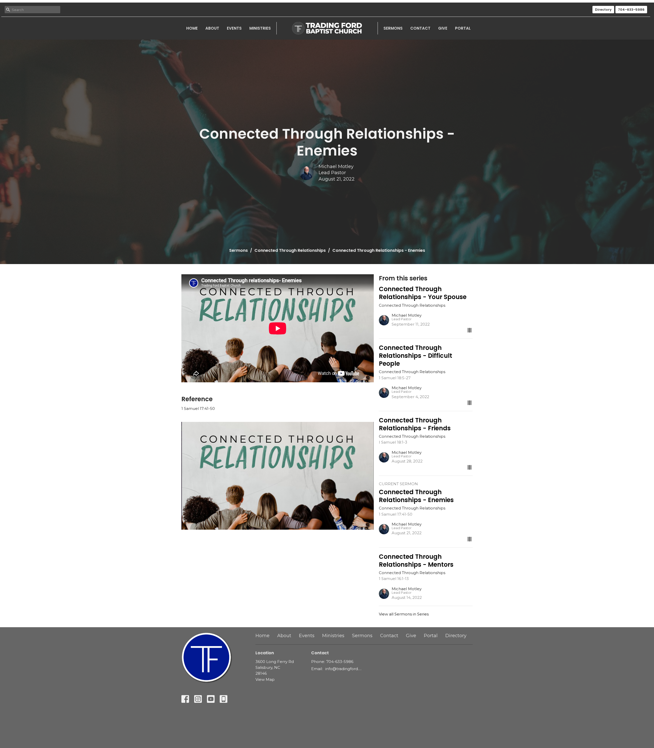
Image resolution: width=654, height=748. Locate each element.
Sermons (393, 28)
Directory (603, 9)
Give (442, 28)
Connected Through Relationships (290, 250)
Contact (420, 28)
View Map (265, 679)
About (212, 28)
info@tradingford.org (343, 668)
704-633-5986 (631, 9)
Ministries (260, 28)
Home (192, 28)
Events (234, 28)
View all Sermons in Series (404, 614)
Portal (463, 28)
